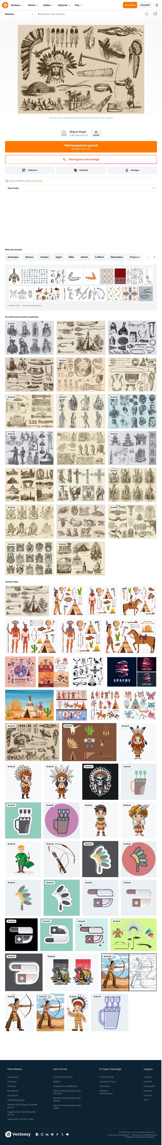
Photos (32, 5)
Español (146, 1081)
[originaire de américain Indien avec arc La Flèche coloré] (50, 1012)
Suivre (95, 135)
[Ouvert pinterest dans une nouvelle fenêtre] (52, 1134)
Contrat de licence (62, 1076)
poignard (135, 257)
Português (147, 1086)
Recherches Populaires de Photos (66, 1099)
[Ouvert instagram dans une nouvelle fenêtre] (42, 1134)
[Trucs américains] (132, 374)
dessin (84, 257)
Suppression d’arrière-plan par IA (21, 1113)
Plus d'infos (13, 188)
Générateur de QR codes (20, 1119)
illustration (117, 257)
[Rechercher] (144, 14)
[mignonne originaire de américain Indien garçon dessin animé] (100, 820)
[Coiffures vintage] (132, 411)
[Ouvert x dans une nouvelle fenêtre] (62, 1134)
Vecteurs (15, 5)
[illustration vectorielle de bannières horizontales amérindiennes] (71, 705)
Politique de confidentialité (142, 1134)
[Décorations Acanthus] (132, 522)
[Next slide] (149, 257)
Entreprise (12, 1090)
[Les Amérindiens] (29, 338)
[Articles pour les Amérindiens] (80, 338)
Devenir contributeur (104, 1092)
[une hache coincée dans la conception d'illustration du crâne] (72, 972)
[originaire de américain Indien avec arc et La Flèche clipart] (19, 1012)
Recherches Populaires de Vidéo (66, 1106)
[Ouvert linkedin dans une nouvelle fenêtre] (47, 1134)
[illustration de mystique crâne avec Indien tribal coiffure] (100, 782)
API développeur (16, 1099)
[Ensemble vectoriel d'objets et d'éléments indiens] (133, 934)
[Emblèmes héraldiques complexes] (29, 558)
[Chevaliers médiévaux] (80, 411)
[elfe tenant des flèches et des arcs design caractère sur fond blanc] (23, 859)
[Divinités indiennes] (29, 522)
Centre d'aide (104, 1076)
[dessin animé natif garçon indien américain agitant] (77, 1012)
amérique (13, 257)
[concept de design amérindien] (20, 672)
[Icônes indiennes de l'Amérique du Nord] (89, 742)
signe (59, 257)
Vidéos (46, 5)
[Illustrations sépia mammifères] (80, 522)
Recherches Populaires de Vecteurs (66, 1092)
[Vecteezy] (5, 5)
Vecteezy (11, 1081)
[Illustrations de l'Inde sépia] (29, 485)
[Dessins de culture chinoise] (132, 448)
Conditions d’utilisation (116, 1134)
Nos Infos (102, 1086)
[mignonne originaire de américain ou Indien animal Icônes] (140, 705)
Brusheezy (12, 1076)
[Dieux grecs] (132, 485)
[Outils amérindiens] (29, 374)
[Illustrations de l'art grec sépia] (80, 448)
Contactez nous (105, 1081)
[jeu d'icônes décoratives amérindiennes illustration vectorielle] (104, 705)
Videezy (11, 1086)
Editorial (62, 5)
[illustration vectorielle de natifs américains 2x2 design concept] (53, 672)
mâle (71, 257)
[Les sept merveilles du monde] (80, 558)
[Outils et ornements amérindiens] (132, 338)
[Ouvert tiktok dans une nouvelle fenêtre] (57, 1134)
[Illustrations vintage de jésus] (80, 485)
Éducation (12, 1095)
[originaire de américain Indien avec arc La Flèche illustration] (129, 972)
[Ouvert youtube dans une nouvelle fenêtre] (67, 1134)
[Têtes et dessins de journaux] (29, 411)
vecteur (44, 257)
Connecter (143, 5)
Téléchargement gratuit (80, 146)
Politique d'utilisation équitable (137, 1136)
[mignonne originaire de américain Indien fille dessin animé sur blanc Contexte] (138, 742)
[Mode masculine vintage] (29, 448)
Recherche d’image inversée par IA (17, 1106)
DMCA (55, 1081)
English (146, 1076)
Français (146, 1095)
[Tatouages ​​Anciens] (80, 374)
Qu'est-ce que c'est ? (34, 180)
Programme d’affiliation (64, 1086)
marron (29, 257)
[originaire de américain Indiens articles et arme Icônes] (88, 672)
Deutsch (146, 1090)
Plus (77, 5)
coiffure (99, 257)
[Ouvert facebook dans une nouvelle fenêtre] (37, 1134)
